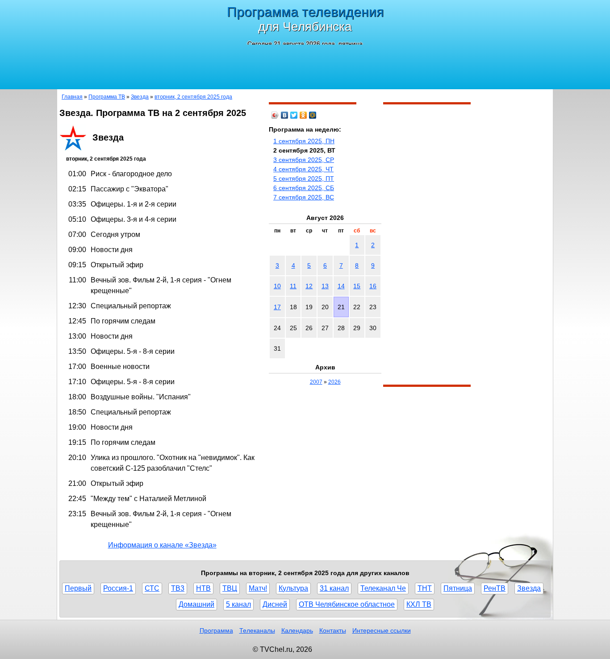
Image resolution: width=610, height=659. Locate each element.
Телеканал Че (383, 588)
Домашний (196, 604)
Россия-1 (118, 588)
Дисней (275, 604)
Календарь (297, 630)
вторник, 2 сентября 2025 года (193, 97)
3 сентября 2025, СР (303, 159)
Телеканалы (257, 630)
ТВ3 (177, 588)
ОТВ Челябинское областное (347, 604)
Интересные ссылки (381, 630)
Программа (216, 630)
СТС (152, 588)
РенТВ (495, 588)
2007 (316, 382)
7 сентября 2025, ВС (303, 197)
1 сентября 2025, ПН (303, 141)
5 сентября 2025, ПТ (303, 178)
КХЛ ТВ (418, 604)
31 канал (334, 588)
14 (341, 286)
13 (325, 286)
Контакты (332, 630)
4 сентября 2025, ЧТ (303, 169)
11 (293, 286)
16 (372, 286)
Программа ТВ (106, 97)
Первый (78, 588)
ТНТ (425, 588)
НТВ (203, 588)
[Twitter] (294, 115)
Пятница (457, 588)
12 (309, 286)
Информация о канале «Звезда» (162, 545)
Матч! (258, 588)
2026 (334, 382)
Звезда (140, 97)
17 (277, 307)
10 (277, 286)
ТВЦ (229, 588)
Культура (293, 588)
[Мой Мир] (313, 115)
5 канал (238, 604)
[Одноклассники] (303, 115)
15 (356, 286)
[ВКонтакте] (284, 115)
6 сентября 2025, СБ (303, 187)
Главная (72, 97)
